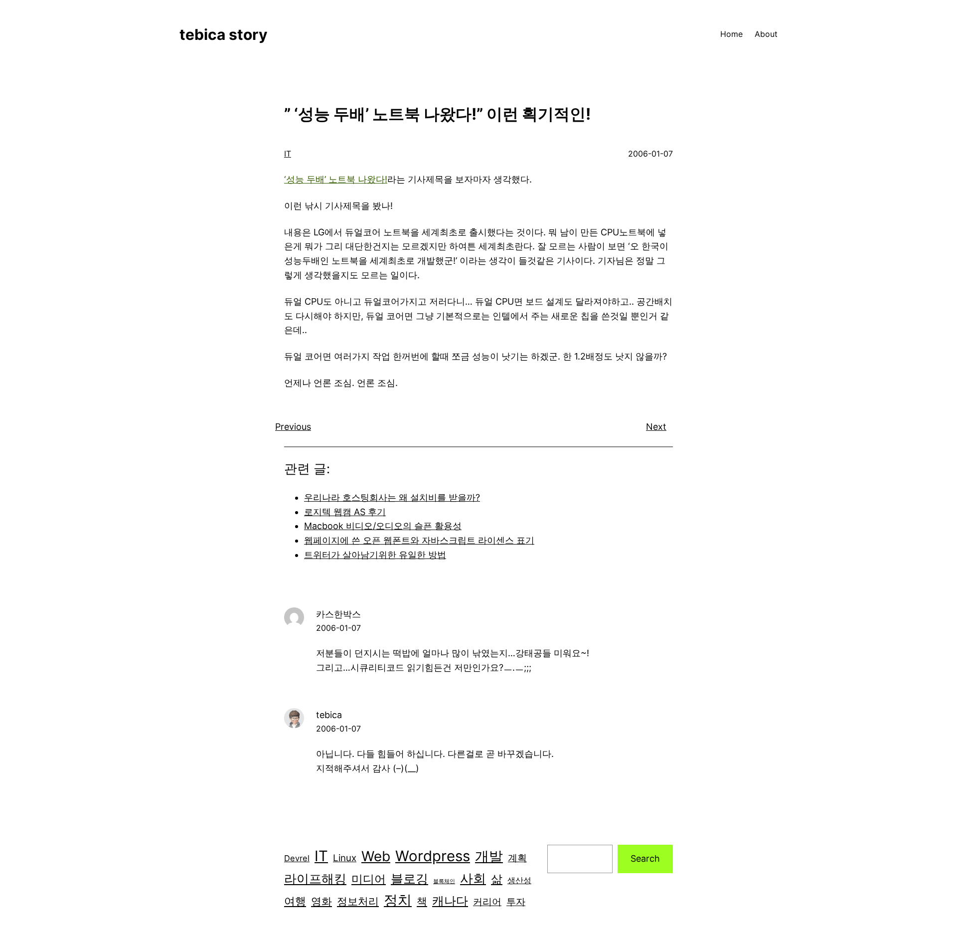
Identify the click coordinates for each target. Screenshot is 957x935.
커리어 (487, 902)
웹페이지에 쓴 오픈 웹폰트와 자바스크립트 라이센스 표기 (419, 540)
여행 (295, 901)
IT (287, 154)
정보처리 (358, 901)
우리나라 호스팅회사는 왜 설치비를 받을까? (392, 497)
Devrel (297, 858)
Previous (293, 426)
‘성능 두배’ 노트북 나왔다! (335, 179)
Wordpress (432, 856)
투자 (515, 902)
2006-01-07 (338, 628)
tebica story (223, 34)
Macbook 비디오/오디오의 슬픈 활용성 (383, 526)
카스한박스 (338, 614)
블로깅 (409, 878)
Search (645, 858)
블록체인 (444, 881)
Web (375, 856)
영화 (321, 901)
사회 (473, 878)
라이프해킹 (315, 878)
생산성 (519, 880)
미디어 (368, 879)
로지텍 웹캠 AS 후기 (345, 512)
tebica (329, 715)
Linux (344, 858)
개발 (489, 856)
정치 (398, 900)
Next (656, 426)
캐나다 (450, 901)
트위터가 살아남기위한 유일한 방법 (375, 555)
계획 (517, 858)
